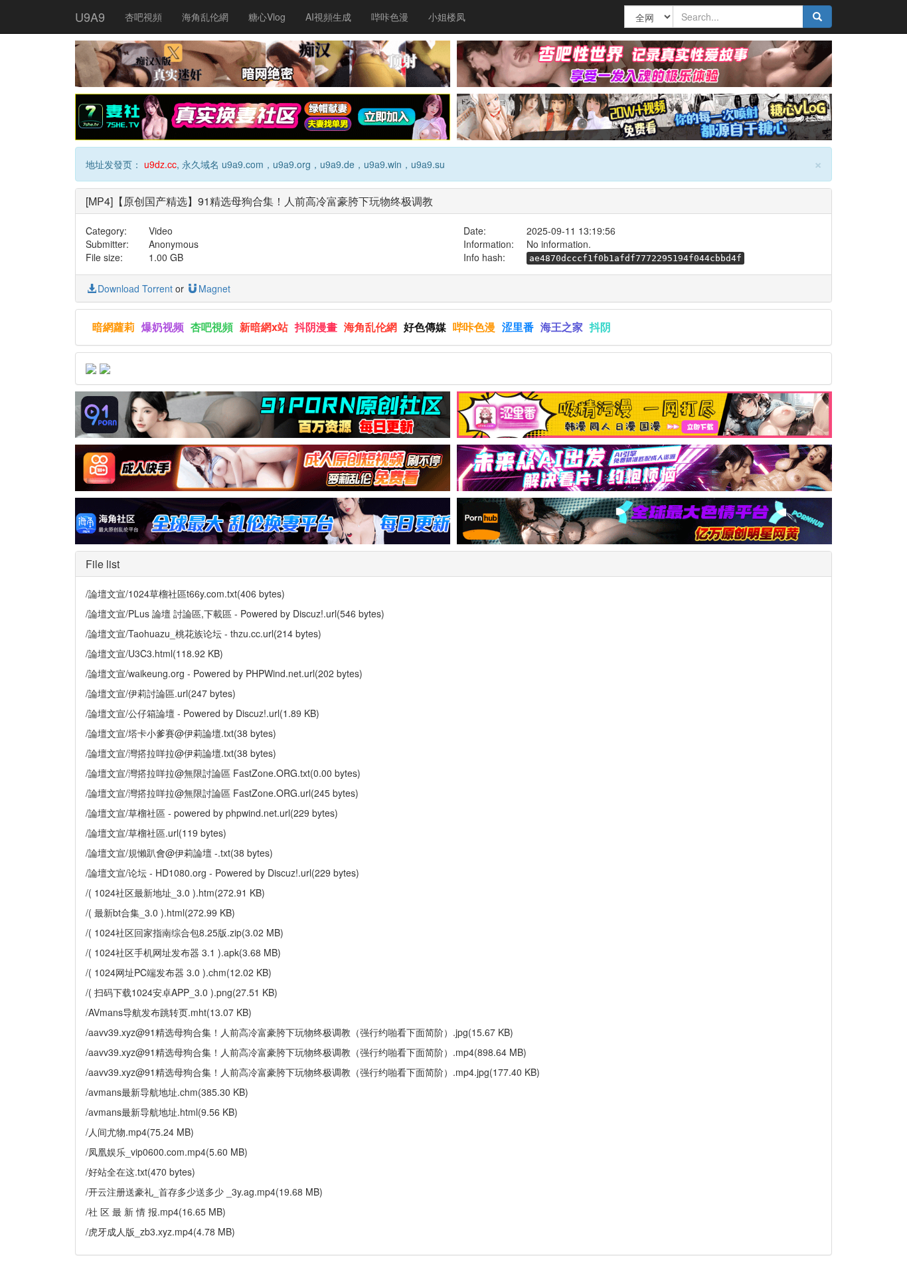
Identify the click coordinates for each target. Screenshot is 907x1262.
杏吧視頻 (143, 16)
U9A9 (90, 16)
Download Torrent (135, 288)
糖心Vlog (267, 16)
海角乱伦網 (205, 16)
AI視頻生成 (328, 16)
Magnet (214, 288)
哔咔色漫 (389, 16)
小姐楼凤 (446, 16)
